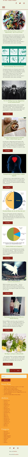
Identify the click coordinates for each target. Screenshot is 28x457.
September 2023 (7, 412)
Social (5, 441)
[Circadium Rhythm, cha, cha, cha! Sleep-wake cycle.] (14, 200)
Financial (5, 434)
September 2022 (7, 421)
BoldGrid (15, 451)
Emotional (6, 431)
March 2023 (6, 416)
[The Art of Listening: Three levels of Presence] (14, 55)
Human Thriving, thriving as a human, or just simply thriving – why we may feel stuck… (14, 31)
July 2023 (5, 413)
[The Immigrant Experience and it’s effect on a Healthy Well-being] (14, 306)
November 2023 (7, 409)
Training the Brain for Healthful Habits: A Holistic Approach (14, 175)
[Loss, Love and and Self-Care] (14, 270)
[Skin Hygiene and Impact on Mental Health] (14, 343)
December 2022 (7, 419)
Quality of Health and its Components (14, 246)
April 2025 (6, 403)
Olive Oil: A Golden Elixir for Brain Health (12, 394)
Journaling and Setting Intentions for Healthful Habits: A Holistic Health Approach (14, 138)
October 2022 (6, 420)
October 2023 (6, 411)
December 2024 (7, 404)
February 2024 (7, 408)
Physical (5, 439)
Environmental (7, 433)
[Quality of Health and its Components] (14, 235)
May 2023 (6, 415)
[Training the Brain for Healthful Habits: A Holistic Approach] (14, 163)
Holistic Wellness (7, 437)
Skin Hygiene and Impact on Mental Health (14, 353)
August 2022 (6, 423)
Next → (18, 370)
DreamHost (16, 454)
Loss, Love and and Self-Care (14, 281)
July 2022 (5, 424)
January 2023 (6, 417)
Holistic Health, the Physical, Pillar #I (11, 389)
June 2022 (6, 425)
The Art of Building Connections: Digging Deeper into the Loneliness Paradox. (14, 101)
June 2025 (6, 401)
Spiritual (5, 442)
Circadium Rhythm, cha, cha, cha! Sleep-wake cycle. (14, 211)
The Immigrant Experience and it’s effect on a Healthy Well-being (14, 317)
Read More (8, 113)
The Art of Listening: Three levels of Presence (14, 66)
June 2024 (6, 407)
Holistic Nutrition (7, 435)
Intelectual (6, 438)
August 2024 (6, 405)
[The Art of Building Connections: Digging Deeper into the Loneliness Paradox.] (14, 90)
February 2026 (7, 400)
